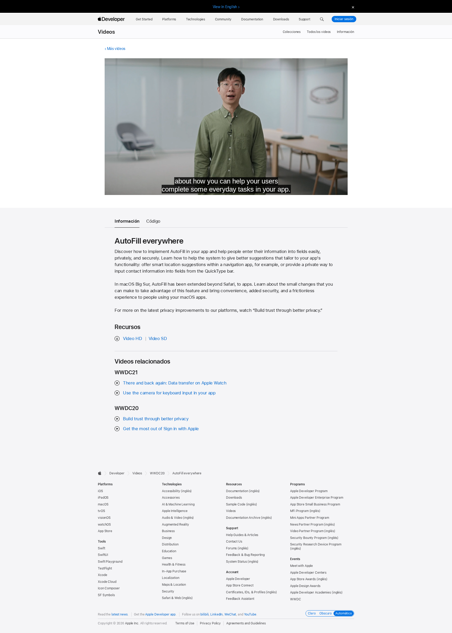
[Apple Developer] (112, 19)
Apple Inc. (132, 623)
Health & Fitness (173, 564)
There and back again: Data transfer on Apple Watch (174, 382)
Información (345, 32)
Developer (117, 473)
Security (168, 591)
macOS (103, 504)
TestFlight (105, 568)
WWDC (295, 599)
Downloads (234, 497)
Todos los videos (319, 32)
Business (168, 531)
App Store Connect (239, 585)
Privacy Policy (210, 623)
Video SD (158, 338)
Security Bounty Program (308, 538)
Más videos (116, 49)
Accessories (171, 497)
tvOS (101, 511)
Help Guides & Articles (242, 535)
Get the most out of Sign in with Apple (161, 428)
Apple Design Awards (305, 586)
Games (167, 558)
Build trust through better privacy (155, 418)
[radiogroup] (330, 613)
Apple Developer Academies (310, 592)
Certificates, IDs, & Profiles (245, 592)
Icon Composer (109, 588)
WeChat (230, 614)
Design (167, 538)
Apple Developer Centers (308, 572)
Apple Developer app (160, 614)
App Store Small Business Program (315, 504)
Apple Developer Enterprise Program (316, 497)
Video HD (132, 338)
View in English (225, 7)
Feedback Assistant (240, 599)
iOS (100, 491)
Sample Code (235, 504)
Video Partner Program (306, 531)
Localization (170, 578)
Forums (231, 548)
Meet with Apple (301, 566)
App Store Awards (303, 579)
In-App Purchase (174, 571)
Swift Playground (110, 561)
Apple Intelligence (175, 511)
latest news (119, 614)
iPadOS (103, 497)
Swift (101, 548)
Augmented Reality (175, 524)
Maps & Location (174, 584)
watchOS (104, 524)
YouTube (250, 614)
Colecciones (292, 32)
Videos (106, 32)
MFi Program (299, 511)
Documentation (237, 491)
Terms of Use (184, 623)
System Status (236, 561)
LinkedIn (216, 614)
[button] (322, 19)
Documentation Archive (243, 518)
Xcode (102, 575)
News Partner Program (306, 524)
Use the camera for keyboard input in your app (169, 392)
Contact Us (234, 541)
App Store (105, 531)
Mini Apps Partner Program (309, 518)
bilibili (204, 614)
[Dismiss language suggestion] (352, 7)
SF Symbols (106, 595)
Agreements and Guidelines (246, 623)
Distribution (170, 544)
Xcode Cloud (107, 582)
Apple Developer (238, 579)
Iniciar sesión (344, 19)
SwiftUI (103, 555)
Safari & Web (171, 598)
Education (169, 551)
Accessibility (171, 491)
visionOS (104, 518)
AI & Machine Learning (178, 504)
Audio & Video (172, 518)
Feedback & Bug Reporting (245, 555)
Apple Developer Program (308, 491)
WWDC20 (157, 473)
